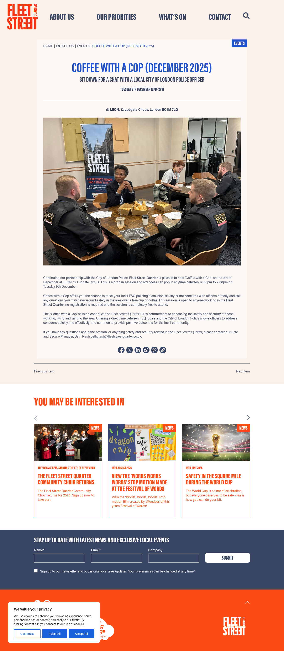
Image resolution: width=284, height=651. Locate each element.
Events (83, 46)
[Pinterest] (154, 350)
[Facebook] (121, 350)
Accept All (81, 634)
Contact (220, 17)
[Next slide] (248, 417)
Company (155, 550)
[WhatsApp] (146, 350)
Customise (27, 634)
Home (48, 46)
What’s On (172, 17)
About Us (62, 17)
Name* (39, 550)
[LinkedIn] (138, 350)
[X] (129, 350)
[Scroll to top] (247, 602)
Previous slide (35, 417)
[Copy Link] (163, 350)
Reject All (55, 634)
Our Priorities (116, 17)
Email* (96, 550)
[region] (54, 622)
